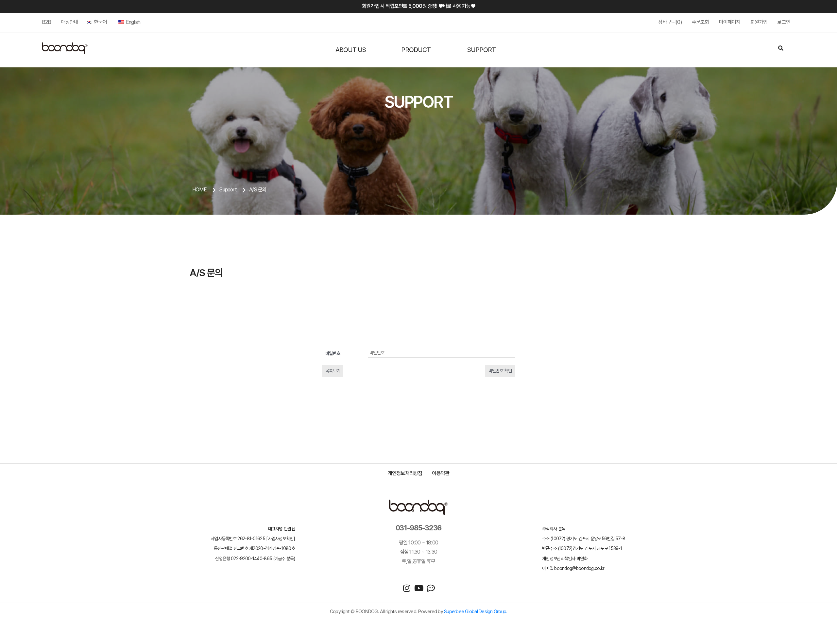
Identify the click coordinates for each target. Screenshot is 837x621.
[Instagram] (406, 588)
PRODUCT (416, 50)
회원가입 (759, 22)
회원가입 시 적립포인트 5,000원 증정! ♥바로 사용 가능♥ (418, 6)
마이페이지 (730, 22)
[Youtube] (419, 588)
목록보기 (332, 370)
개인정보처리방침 (405, 473)
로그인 (783, 22)
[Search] (780, 49)
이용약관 (440, 473)
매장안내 (69, 22)
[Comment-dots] (431, 588)
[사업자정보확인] (280, 538)
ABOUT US (350, 50)
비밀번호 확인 (500, 370)
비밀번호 (332, 353)
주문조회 (700, 22)
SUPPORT (481, 50)
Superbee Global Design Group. (475, 611)
